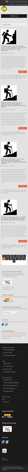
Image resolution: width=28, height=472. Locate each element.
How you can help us (7, 377)
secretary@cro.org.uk (7, 289)
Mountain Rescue (11, 75)
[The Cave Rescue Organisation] (4, 8)
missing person (22, 133)
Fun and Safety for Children (9, 372)
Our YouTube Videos (8, 366)
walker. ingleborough (8, 247)
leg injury (15, 191)
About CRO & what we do (8, 347)
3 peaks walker (7, 77)
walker (20, 78)
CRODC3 (13, 109)
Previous (7, 256)
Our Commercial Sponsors (9, 388)
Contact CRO (6, 402)
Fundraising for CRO (7, 379)
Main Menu (15, 16)
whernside (12, 134)
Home (3, 399)
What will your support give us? (10, 385)
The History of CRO (7, 352)
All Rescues (5, 75)
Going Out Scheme (7, 369)
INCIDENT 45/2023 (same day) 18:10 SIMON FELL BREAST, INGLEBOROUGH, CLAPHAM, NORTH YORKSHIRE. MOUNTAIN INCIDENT (13, 218)
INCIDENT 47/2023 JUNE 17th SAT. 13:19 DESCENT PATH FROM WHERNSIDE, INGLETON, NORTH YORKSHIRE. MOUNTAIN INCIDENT (13, 161)
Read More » (22, 71)
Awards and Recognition (8, 349)
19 (20, 258)
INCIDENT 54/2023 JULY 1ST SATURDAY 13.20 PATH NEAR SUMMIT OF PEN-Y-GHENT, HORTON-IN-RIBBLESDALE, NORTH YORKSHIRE (13, 48)
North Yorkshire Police (5, 134)
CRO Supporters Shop (8, 391)
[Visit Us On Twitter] (6, 324)
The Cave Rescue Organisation (15, 467)
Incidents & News (6, 397)
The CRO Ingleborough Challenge (11, 382)
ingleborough (19, 246)
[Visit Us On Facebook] (3, 324)
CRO (21, 77)
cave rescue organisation (15, 77)
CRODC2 (12, 53)
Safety (3, 361)
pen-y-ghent (15, 78)
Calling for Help (7, 363)
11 (13, 258)
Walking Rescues (18, 75)
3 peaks (21, 245)
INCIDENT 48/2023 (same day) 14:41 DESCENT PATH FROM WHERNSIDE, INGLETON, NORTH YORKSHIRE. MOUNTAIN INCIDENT (13, 105)
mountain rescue (9, 78)
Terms (3, 458)
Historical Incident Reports (9, 355)
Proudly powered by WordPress (8, 468)
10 (9, 258)
